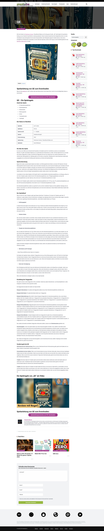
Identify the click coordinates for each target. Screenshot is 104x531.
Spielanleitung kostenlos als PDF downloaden (43, 97)
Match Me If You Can (41, 453)
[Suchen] (85, 37)
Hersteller (22, 0)
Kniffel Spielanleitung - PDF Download (80, 64)
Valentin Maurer (28, 419)
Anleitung (24, 91)
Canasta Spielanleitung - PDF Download (81, 132)
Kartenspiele (46, 450)
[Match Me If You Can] (43, 445)
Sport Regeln (54, 4)
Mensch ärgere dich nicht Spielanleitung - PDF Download (80, 104)
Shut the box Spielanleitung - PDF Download (80, 142)
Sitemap (51, 528)
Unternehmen (33, 431)
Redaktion (56, 528)
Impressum (71, 528)
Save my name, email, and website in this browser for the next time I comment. (36, 498)
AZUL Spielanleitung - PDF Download (80, 123)
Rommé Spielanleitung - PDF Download (81, 94)
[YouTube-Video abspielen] (43, 393)
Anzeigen (23, 83)
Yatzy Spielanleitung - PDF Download (80, 114)
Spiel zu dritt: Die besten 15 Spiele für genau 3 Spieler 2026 (24, 455)
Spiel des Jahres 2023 (21, 41)
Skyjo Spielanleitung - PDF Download (80, 55)
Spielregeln (37, 4)
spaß (25, 431)
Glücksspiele (31, 0)
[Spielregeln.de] (25, 4)
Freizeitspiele (62, 4)
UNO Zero (55, 453)
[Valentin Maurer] (20, 423)
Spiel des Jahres (39, 0)
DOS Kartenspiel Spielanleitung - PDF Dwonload (80, 74)
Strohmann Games (29, 34)
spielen (29, 431)
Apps (68, 4)
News (35, 0)
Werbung (36, 528)
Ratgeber (26, 0)
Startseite (19, 24)
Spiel (27, 431)
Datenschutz (47, 528)
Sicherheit (41, 528)
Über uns (61, 528)
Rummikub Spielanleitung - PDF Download (80, 85)
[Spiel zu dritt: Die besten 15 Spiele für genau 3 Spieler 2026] (25, 445)
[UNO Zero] (61, 445)
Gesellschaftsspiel (21, 431)
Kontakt (18, 0)
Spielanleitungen (74, 4)
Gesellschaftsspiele (46, 4)
